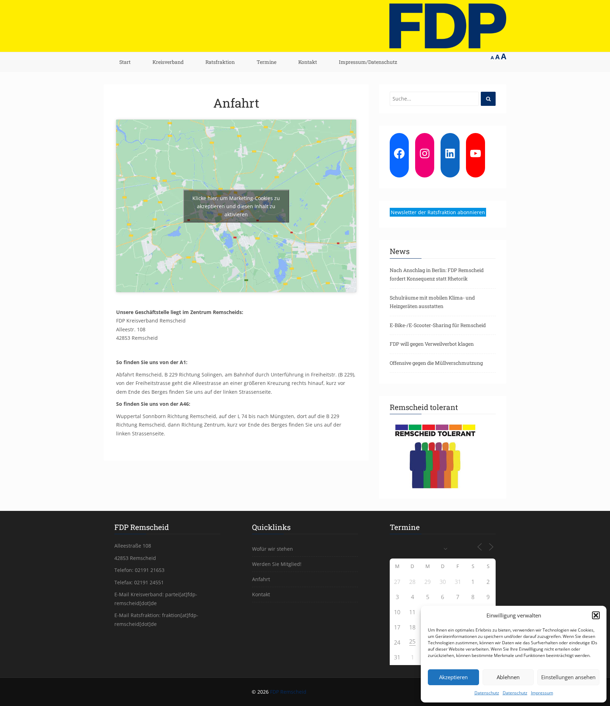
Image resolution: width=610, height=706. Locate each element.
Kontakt (307, 62)
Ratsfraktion (220, 62)
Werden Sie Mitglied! (276, 564)
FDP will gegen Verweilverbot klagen (432, 343)
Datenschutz (486, 693)
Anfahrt (236, 103)
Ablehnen (508, 677)
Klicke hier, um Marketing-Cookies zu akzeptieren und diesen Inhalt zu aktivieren (236, 205)
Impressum (542, 693)
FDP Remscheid (288, 691)
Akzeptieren (453, 677)
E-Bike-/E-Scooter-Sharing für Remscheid (438, 325)
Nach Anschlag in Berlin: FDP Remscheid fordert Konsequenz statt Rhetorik (437, 274)
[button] (595, 615)
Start (125, 62)
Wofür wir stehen (272, 548)
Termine (266, 62)
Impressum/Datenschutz (368, 62)
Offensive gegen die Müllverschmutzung (436, 363)
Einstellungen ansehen (568, 677)
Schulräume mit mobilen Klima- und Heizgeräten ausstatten (432, 302)
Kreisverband (168, 62)
